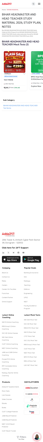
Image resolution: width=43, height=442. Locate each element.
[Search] (33, 4)
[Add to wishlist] (24, 74)
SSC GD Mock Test (30, 324)
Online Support (7, 302)
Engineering (28, 293)
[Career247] (32, 412)
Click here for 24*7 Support (15, 248)
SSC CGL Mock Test (30, 341)
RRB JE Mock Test (30, 361)
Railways (27, 281)
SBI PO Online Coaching (10, 322)
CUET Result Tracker (9, 431)
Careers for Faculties (9, 289)
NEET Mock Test (29, 353)
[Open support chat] (36, 436)
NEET (26, 302)
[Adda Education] (32, 387)
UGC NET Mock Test (30, 365)
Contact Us (6, 277)
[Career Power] (32, 394)
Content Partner (7, 297)
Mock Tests (6, 391)
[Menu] (39, 4)
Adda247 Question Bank (10, 387)
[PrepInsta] (32, 406)
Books (4, 408)
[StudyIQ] (32, 400)
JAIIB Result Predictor (9, 416)
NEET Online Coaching (10, 348)
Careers (4, 285)
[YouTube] (23, 252)
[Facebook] (18, 252)
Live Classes (6, 395)
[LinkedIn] (3, 252)
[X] (8, 252)
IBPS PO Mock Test (30, 357)
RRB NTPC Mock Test (31, 328)
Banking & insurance (31, 273)
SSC (25, 277)
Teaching (27, 285)
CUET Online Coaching (10, 344)
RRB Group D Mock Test (32, 345)
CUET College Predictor (10, 412)
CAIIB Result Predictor (9, 420)
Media (4, 281)
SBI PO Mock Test (30, 332)
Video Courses (7, 399)
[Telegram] (13, 252)
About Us (5, 273)
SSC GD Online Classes (10, 333)
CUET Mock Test (29, 349)
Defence (27, 289)
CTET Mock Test (29, 336)
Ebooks (4, 403)
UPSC (26, 297)
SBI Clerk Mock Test (30, 320)
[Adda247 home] (7, 4)
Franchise (5, 293)
